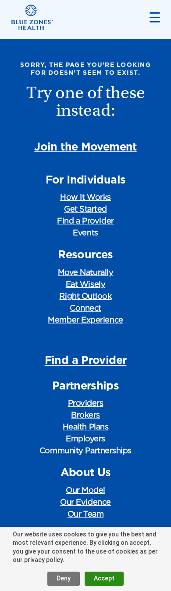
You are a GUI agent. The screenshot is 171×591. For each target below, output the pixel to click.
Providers (85, 402)
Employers (85, 438)
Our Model (85, 490)
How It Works (85, 197)
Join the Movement (85, 146)
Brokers (85, 414)
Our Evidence (85, 502)
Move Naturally (86, 272)
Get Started (85, 208)
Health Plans (86, 426)
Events (85, 232)
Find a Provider (85, 220)
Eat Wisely (86, 284)
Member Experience (85, 319)
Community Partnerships (85, 450)
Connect (85, 307)
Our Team (85, 513)
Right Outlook (85, 296)
